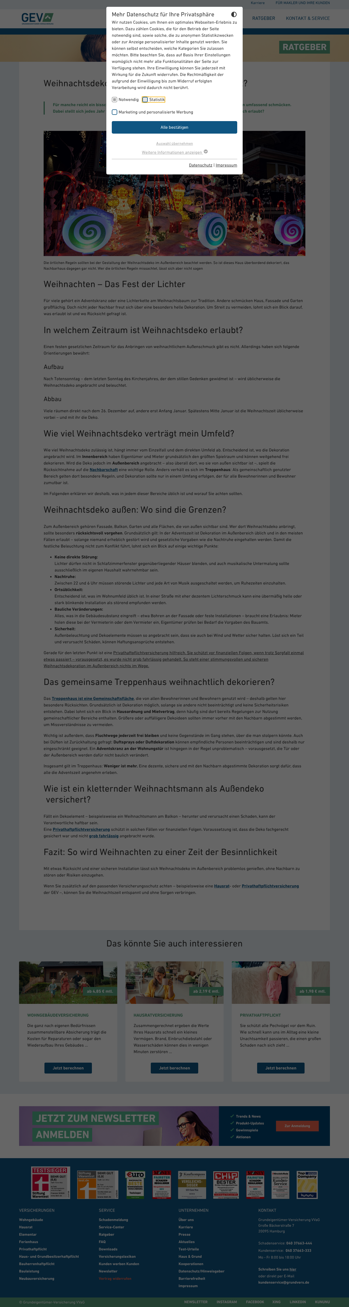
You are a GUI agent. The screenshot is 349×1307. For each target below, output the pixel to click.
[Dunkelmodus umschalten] (234, 15)
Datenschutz (200, 165)
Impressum (226, 165)
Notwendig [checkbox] (129, 99)
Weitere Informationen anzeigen (172, 152)
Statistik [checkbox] (157, 99)
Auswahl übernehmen (174, 143)
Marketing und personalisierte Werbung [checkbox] (156, 112)
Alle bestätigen (174, 127)
